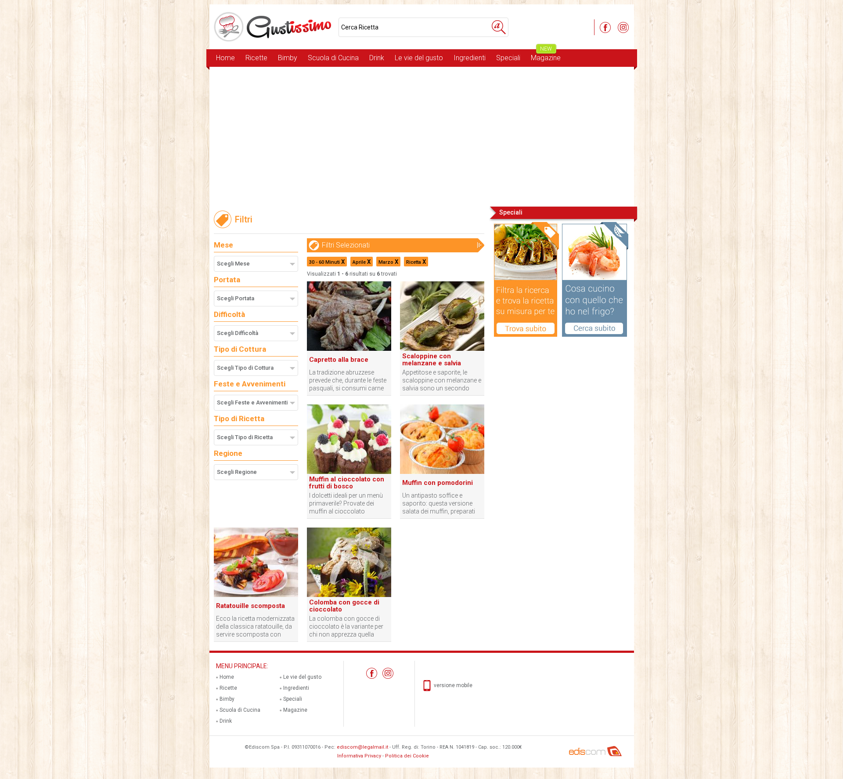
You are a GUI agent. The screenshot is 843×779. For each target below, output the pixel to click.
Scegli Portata (235, 298)
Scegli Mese (233, 263)
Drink (376, 58)
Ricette (256, 58)
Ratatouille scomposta (250, 606)
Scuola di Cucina (333, 58)
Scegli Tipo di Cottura (245, 367)
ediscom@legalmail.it (362, 747)
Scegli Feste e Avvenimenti (252, 402)
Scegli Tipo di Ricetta (245, 437)
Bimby (287, 58)
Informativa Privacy (359, 756)
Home (225, 58)
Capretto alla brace (338, 360)
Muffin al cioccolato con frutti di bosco (346, 482)
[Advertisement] (421, 135)
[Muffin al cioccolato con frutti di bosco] (349, 472)
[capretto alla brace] (349, 349)
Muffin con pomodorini (437, 483)
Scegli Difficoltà (237, 333)
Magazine (546, 55)
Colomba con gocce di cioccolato (344, 605)
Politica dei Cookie (407, 756)
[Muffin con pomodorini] (442, 472)
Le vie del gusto (419, 58)
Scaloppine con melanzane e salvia (431, 359)
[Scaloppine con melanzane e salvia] (442, 349)
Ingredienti (470, 58)
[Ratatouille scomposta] (256, 595)
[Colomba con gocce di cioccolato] (349, 595)
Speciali (508, 58)
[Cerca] (499, 27)
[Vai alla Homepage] (274, 27)
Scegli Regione (237, 472)
